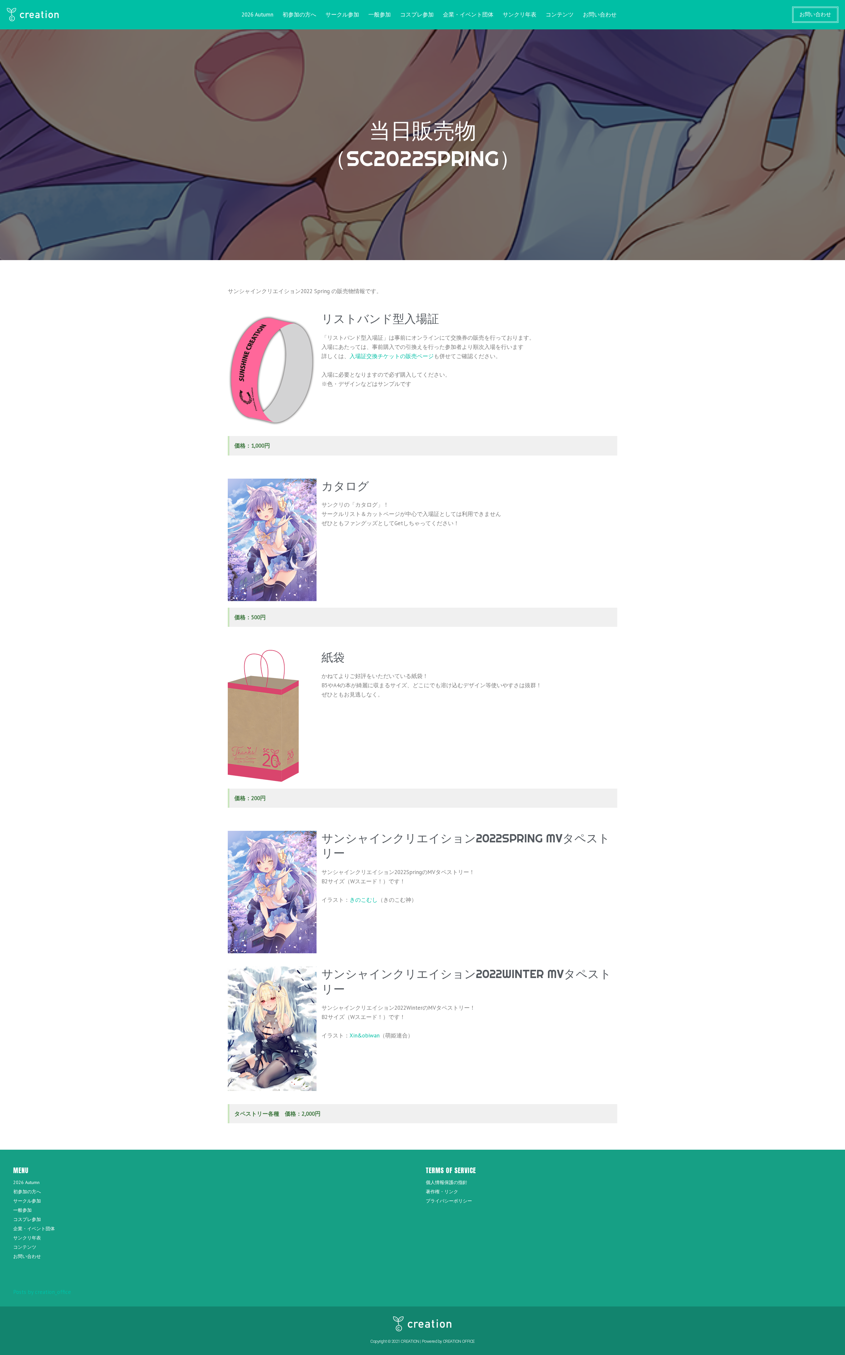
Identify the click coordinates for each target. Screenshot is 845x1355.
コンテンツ (560, 14)
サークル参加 (342, 14)
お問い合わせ (600, 14)
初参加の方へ (299, 14)
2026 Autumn (257, 14)
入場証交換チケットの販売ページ (392, 356)
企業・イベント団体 (468, 14)
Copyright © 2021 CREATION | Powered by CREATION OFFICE (422, 1341)
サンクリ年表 (519, 14)
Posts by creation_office (42, 1292)
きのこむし (364, 899)
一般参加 (379, 14)
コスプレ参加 (417, 14)
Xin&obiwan (365, 1035)
